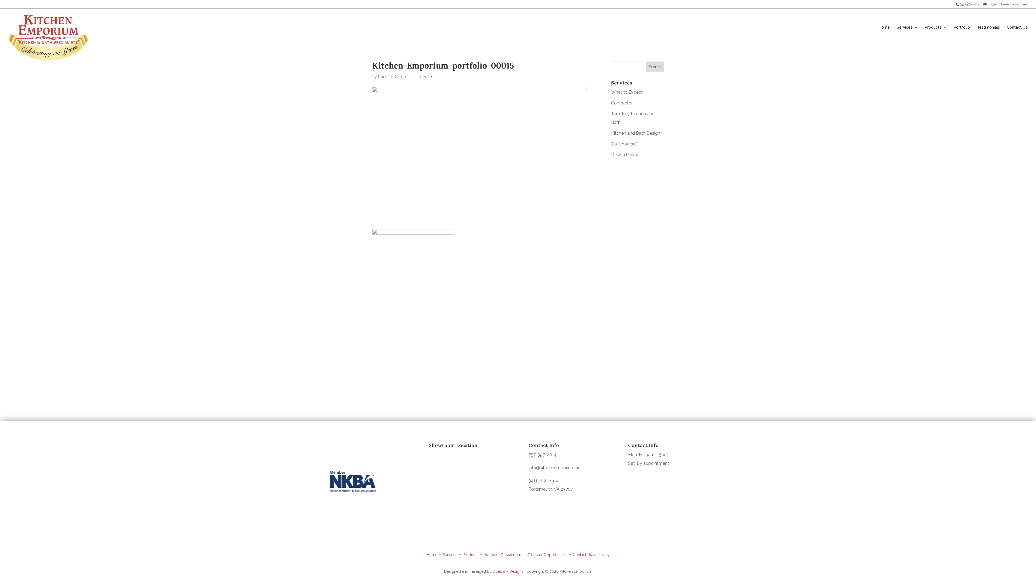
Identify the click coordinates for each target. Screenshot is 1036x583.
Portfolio (491, 555)
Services (450, 555)
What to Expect (627, 92)
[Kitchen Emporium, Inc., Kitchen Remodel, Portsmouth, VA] (349, 452)
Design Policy (624, 154)
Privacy (603, 555)
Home (432, 555)
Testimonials (515, 555)
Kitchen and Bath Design (635, 133)
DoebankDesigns (393, 76)
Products (470, 555)
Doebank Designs (508, 571)
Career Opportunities (549, 555)
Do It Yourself (624, 144)
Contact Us (582, 555)
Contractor (622, 103)
